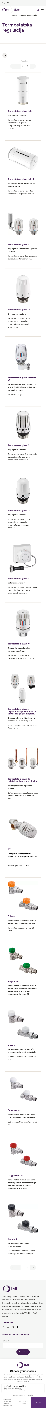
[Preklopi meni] (42, 9)
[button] (13, 66)
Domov (14, 15)
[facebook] (17, 1327)
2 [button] (22, 66)
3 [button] (27, 66)
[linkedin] (3, 1327)
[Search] (38, 9)
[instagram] (13, 1327)
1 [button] (18, 66)
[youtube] (8, 1327)
